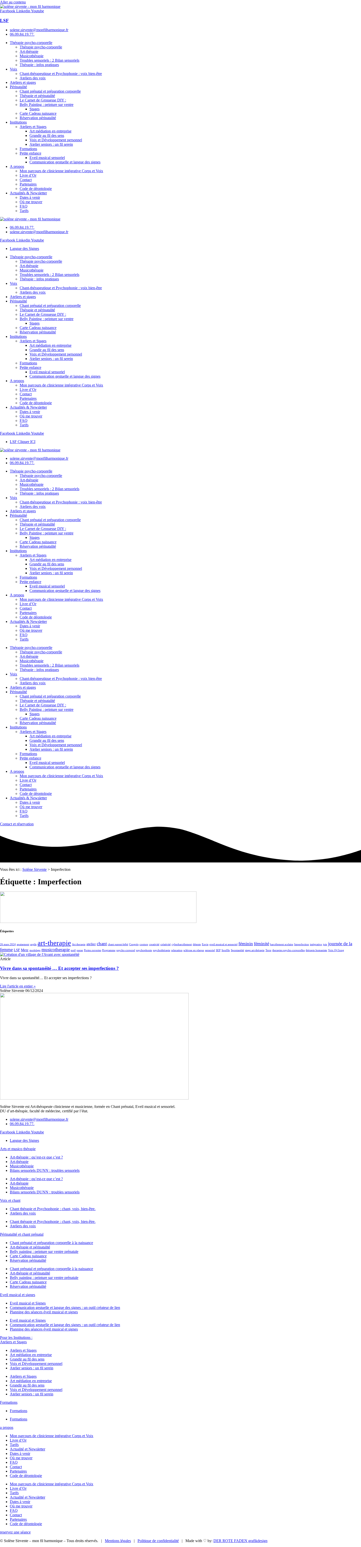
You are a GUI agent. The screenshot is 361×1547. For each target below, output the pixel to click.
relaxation (176, 950)
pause (80, 950)
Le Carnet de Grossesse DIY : (43, 100)
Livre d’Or (28, 175)
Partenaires (28, 184)
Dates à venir (30, 197)
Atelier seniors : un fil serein (51, 144)
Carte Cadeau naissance (38, 113)
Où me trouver (31, 202)
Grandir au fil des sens (46, 135)
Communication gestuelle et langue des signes (64, 162)
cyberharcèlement (182, 944)
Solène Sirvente (34, 869)
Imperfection (301, 944)
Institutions (18, 122)
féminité (261, 943)
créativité (165, 944)
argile (33, 944)
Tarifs (24, 211)
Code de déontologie (36, 188)
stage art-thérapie (254, 950)
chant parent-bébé (118, 944)
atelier (91, 944)
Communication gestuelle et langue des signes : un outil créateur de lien (65, 1307)
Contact (26, 180)
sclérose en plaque (193, 950)
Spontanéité (237, 950)
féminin (245, 943)
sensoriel (210, 950)
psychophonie (144, 950)
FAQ (24, 206)
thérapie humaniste (316, 950)
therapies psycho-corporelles (288, 950)
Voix (13, 69)
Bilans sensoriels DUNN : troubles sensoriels (45, 1170)
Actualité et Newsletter (27, 1449)
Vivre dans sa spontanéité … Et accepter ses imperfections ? (59, 968)
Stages (34, 109)
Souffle (226, 950)
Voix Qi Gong (336, 950)
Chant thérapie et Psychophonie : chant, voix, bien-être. (53, 1209)
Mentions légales (118, 1541)
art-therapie (54, 943)
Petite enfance (30, 153)
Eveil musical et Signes (28, 1303)
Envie (205, 944)
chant (102, 943)
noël (73, 950)
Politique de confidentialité (158, 1541)
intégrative (316, 944)
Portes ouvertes (92, 950)
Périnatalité (18, 87)
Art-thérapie (29, 51)
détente (197, 944)
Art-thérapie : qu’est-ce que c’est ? (36, 1157)
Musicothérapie (31, 56)
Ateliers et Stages (33, 127)
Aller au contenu (13, 2)
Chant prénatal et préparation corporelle (50, 91)
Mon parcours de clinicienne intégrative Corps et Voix (61, 171)
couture (143, 944)
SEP (218, 950)
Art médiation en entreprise (50, 131)
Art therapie (78, 944)
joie (325, 944)
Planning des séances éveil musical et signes (44, 1312)
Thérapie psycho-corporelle (31, 43)
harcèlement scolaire (281, 944)
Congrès (134, 944)
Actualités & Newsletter (28, 193)
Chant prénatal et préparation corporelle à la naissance (51, 1243)
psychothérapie (161, 950)
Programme (108, 950)
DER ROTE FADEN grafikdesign (240, 1541)
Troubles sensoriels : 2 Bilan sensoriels (49, 60)
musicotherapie (56, 949)
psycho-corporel (125, 950)
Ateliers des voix (33, 78)
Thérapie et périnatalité (37, 96)
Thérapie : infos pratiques (39, 65)
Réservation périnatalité (38, 118)
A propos (17, 166)
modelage (35, 950)
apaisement (23, 944)
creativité (154, 944)
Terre (268, 950)
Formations (28, 149)
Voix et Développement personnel (55, 140)
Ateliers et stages (23, 82)
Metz (24, 950)
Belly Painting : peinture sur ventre (46, 104)
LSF (4, 20)
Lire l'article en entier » (18, 986)
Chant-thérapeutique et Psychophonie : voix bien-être (61, 74)
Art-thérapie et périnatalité (30, 1247)
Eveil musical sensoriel (47, 158)
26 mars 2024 (8, 944)
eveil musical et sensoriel (223, 944)
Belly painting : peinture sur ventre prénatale (44, 1251)
